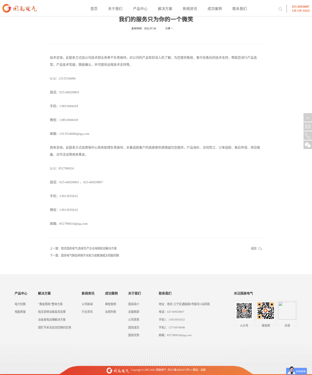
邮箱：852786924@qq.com (175, 335)
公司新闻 (87, 304)
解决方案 (165, 9)
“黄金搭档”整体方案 (50, 304)
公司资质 (133, 319)
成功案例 (215, 9)
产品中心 (140, 9)
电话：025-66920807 (171, 311)
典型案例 (110, 304)
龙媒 (202, 369)
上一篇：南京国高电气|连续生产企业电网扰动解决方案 (83, 248)
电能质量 (20, 311)
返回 (253, 248)
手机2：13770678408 (172, 327)
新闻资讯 (190, 9)
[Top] (308, 117)
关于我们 (115, 9)
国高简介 (133, 304)
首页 (94, 9)
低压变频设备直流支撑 (52, 311)
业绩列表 (110, 311)
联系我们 (239, 9)
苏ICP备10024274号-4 (179, 369)
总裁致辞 (133, 311)
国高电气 (161, 369)
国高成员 (133, 327)
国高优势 (133, 335)
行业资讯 (87, 311)
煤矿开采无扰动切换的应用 (54, 327)
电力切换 (20, 304)
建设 (195, 369)
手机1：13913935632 (172, 319)
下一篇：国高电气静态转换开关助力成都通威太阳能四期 (84, 255)
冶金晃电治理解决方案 (52, 319)
